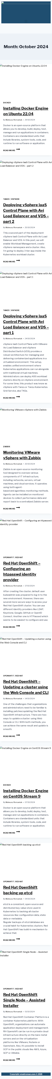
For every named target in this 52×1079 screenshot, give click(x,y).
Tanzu (6, 199)
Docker (7, 103)
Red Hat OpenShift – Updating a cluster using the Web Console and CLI (26, 687)
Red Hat (19, 557)
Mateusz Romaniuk (14, 120)
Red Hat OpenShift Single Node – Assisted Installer (24, 1000)
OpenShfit (8, 557)
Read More (11, 150)
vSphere (15, 199)
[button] (26, 21)
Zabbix (6, 447)
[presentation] (26, 81)
